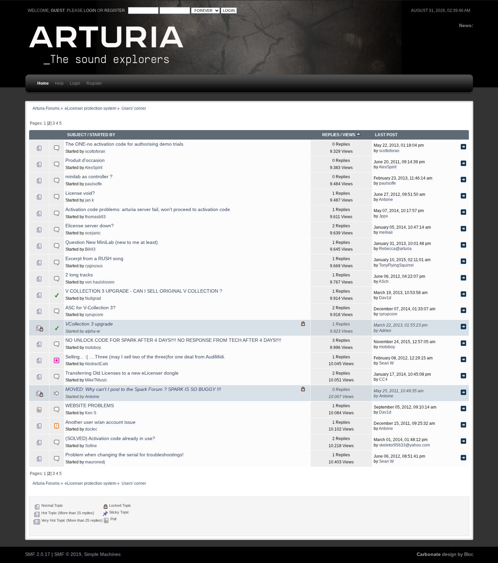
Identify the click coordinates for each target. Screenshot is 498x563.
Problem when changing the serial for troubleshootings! (124, 454)
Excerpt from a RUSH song (94, 258)
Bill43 (90, 249)
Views (349, 134)
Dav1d (385, 297)
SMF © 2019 (67, 554)
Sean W (386, 363)
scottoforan (95, 151)
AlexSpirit (93, 167)
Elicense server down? (89, 225)
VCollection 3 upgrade (89, 324)
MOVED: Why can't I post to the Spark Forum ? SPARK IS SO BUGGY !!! (143, 389)
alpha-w (92, 331)
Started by (102, 134)
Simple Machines (102, 554)
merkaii (386, 232)
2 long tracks (79, 274)
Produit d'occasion (85, 160)
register (114, 10)
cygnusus (94, 266)
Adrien (385, 330)
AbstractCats (96, 363)
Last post (386, 134)
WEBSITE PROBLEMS (89, 405)
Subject (76, 134)
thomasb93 (95, 216)
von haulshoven (100, 282)
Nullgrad (93, 298)
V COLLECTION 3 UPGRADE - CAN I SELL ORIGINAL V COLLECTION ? (143, 291)
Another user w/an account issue (100, 422)
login (90, 10)
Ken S (90, 413)
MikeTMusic (96, 380)
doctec (91, 429)
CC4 (383, 379)
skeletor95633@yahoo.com (404, 445)
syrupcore (94, 314)
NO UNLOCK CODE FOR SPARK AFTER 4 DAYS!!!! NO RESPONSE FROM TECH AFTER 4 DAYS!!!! (173, 340)
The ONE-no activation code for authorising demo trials (124, 144)
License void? (80, 193)
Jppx (383, 216)
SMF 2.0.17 (37, 554)
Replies (330, 134)
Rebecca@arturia (395, 248)
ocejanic (93, 233)
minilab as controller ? (88, 176)
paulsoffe (93, 184)
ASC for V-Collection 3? (90, 307)
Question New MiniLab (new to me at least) (111, 242)
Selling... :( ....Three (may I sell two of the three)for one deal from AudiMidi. (145, 356)
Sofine (91, 445)
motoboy (93, 347)
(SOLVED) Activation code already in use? (110, 438)
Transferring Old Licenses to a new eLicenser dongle (122, 373)
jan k (89, 200)
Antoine (386, 199)
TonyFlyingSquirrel (396, 265)
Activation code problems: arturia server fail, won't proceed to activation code (147, 209)
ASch (384, 281)
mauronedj (95, 462)
